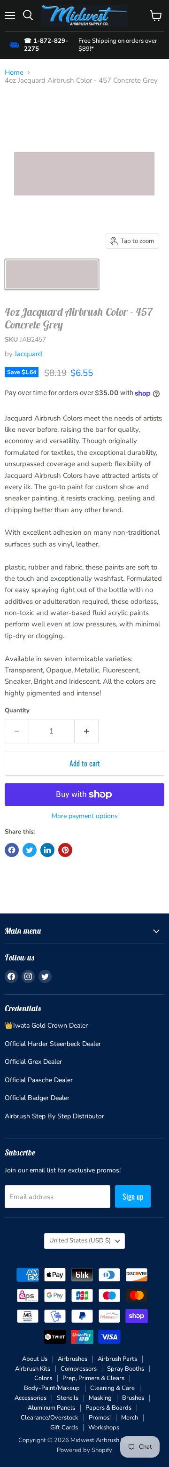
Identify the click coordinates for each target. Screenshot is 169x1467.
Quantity (17, 710)
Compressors (79, 1369)
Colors (43, 1378)
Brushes (133, 1398)
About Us (34, 1359)
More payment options (85, 816)
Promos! (100, 1417)
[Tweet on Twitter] (30, 850)
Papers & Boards (108, 1408)
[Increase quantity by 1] (87, 731)
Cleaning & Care (112, 1388)
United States (80, 1240)
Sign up (133, 1196)
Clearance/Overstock (49, 1417)
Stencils (67, 1398)
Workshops (103, 1427)
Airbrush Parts (117, 1359)
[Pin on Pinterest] (65, 850)
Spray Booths (125, 1369)
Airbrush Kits (32, 1369)
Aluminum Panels (51, 1408)
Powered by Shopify (84, 1450)
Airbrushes (72, 1359)
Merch (129, 1417)
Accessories (30, 1398)
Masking (100, 1398)
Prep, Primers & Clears (93, 1378)
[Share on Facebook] (12, 850)
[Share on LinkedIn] (47, 850)
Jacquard (28, 354)
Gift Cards (64, 1427)
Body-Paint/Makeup (52, 1388)
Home (14, 73)
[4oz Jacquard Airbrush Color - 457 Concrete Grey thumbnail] (52, 274)
